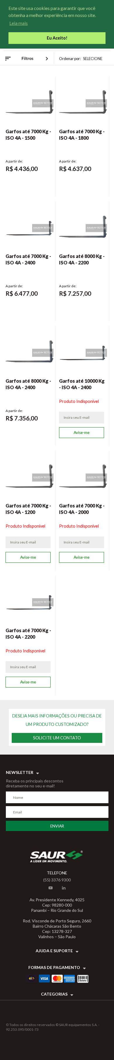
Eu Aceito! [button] (57, 37)
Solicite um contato (57, 737)
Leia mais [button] (18, 23)
